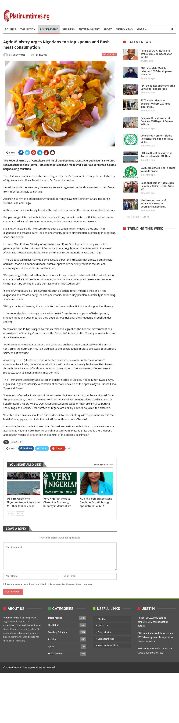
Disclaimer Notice (106, 639)
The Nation (27, 29)
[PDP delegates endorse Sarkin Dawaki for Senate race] (130, 89)
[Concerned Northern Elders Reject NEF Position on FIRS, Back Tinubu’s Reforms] (130, 139)
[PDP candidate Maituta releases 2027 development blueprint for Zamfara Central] (130, 72)
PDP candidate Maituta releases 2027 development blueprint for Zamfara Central (156, 637)
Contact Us (103, 625)
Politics (10, 29)
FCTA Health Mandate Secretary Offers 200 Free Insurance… (155, 103)
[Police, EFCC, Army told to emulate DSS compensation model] (130, 54)
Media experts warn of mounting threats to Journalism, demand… (153, 203)
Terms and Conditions (108, 645)
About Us (102, 619)
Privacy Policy (104, 632)
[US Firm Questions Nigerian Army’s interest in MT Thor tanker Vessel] (23, 483)
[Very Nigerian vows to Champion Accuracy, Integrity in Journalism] (60, 483)
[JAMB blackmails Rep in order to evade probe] (130, 172)
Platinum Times (11, 617)
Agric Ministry (17, 442)
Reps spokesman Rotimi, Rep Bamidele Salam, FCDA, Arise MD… (157, 186)
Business (68, 29)
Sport (107, 29)
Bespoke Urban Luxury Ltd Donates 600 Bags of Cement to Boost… (157, 121)
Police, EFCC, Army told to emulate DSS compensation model (156, 53)
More (140, 29)
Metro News (124, 29)
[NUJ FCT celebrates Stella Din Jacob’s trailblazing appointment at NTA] (96, 483)
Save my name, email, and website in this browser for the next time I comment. (50, 584)
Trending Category (57, 632)
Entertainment (89, 29)
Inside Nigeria (49, 29)
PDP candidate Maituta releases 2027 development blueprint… (156, 71)
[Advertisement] (89, 697)
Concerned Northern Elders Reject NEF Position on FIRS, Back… (157, 138)
